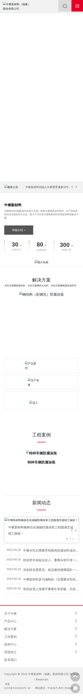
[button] (72, 187)
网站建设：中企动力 (46, 687)
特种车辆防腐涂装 (41, 462)
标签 (7, 684)
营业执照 (69, 688)
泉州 (60, 688)
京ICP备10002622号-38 (17, 688)
